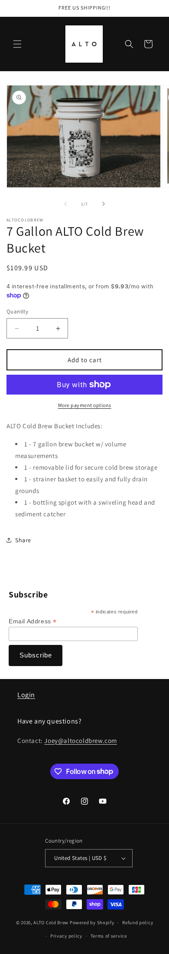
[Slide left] (65, 203)
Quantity (17, 311)
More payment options (84, 405)
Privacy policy (66, 936)
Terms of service (109, 936)
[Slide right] (103, 203)
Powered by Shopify (92, 922)
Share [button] (23, 540)
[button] (17, 44)
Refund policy (137, 922)
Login (26, 694)
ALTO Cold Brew (50, 922)
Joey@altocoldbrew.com (80, 740)
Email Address (33, 621)
